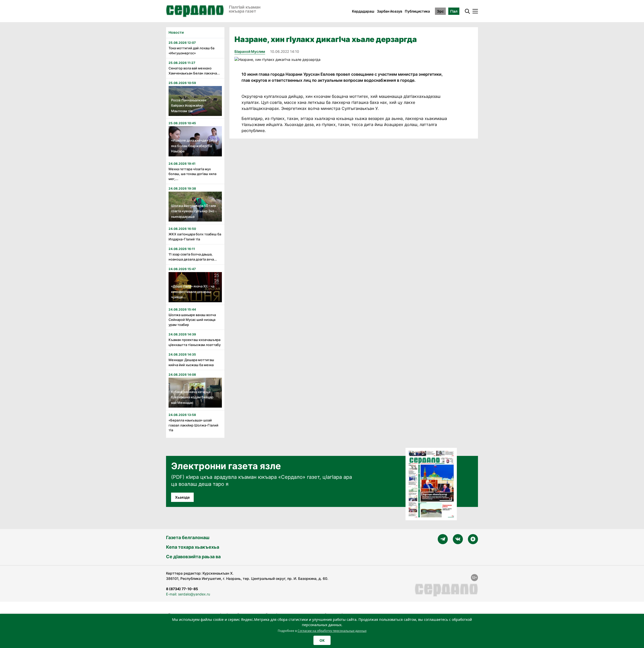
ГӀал (453, 11)
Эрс (440, 11)
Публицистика (417, 11)
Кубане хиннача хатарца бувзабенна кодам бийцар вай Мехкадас (192, 397)
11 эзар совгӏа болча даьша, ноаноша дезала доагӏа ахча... (193, 256)
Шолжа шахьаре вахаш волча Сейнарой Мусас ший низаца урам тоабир (192, 320)
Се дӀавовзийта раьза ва (193, 556)
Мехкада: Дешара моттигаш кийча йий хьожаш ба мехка (191, 362)
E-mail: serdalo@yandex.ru (188, 594)
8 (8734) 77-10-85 (182, 589)
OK (322, 640)
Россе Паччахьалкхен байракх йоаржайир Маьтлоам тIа (188, 105)
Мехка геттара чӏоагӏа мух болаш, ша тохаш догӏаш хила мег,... (192, 174)
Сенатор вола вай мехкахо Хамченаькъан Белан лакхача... (194, 70)
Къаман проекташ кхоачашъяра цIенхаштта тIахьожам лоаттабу (195, 342)
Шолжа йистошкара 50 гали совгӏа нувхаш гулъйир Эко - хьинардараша (194, 211)
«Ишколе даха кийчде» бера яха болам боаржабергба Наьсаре (194, 145)
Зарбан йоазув (389, 11)
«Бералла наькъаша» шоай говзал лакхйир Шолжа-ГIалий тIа (193, 425)
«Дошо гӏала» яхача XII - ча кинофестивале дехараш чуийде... (192, 291)
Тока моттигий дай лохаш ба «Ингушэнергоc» (191, 50)
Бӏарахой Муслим (249, 51)
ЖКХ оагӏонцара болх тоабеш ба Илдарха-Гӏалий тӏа (195, 236)
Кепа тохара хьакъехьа (192, 547)
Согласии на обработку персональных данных (332, 631)
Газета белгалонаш (187, 537)
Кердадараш (363, 11)
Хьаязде (182, 497)
